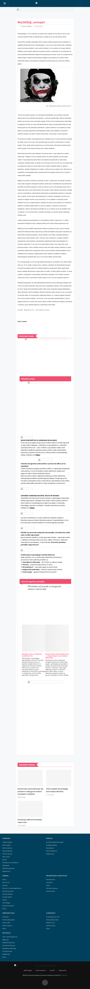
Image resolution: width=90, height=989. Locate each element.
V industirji (49, 882)
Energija (49, 838)
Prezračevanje (50, 891)
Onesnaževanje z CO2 (52, 917)
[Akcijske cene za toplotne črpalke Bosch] (42, 638)
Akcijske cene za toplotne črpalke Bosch (32, 655)
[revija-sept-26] (45, 405)
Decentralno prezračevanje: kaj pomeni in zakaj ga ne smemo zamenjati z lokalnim (30, 791)
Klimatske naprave (52, 888)
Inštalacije (6, 933)
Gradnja (5, 875)
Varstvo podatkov (41, 970)
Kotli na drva (6, 856)
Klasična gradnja (7, 894)
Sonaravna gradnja (8, 905)
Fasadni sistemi (7, 897)
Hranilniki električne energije (54, 842)
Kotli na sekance (7, 848)
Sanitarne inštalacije (8, 945)
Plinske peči (5, 865)
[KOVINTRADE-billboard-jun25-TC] (45, 12)
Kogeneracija (6, 871)
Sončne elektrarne (51, 851)
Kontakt (52, 970)
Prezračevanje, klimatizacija (56, 875)
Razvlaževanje (50, 879)
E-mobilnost (50, 913)
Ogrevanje (6, 838)
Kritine (4, 879)
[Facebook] (45, 983)
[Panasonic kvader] (45, 355)
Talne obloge (6, 903)
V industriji (5, 917)
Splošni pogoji (28, 970)
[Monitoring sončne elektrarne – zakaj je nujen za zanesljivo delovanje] (65, 638)
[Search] (84, 3)
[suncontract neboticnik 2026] (45, 716)
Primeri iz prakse (7, 854)
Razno (4, 908)
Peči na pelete (6, 845)
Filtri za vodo (6, 922)
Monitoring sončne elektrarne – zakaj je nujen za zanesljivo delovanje (57, 656)
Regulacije (5, 939)
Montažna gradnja (7, 891)
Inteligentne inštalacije (9, 948)
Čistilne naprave (7, 925)
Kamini (4, 859)
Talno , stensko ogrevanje (9, 936)
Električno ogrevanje (8, 868)
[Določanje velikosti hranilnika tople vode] (30, 809)
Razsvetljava (50, 848)
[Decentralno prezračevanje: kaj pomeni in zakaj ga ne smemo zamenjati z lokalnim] (30, 778)
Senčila (4, 900)
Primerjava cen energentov (10, 862)
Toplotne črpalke (7, 842)
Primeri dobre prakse (8, 919)
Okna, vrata (6, 882)
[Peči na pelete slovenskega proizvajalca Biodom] (58, 778)
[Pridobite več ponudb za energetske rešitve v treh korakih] (45, 602)
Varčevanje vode (8, 913)
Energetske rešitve (51, 845)
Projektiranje (6, 954)
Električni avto (50, 922)
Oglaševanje (62, 970)
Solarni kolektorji (7, 851)
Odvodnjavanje (7, 951)
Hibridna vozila (50, 925)
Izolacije (4, 885)
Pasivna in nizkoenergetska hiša (11, 888)
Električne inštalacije (8, 942)
